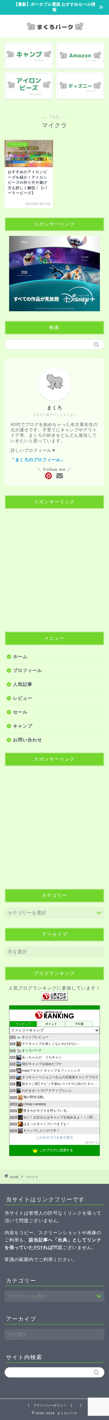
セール (20, 712)
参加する (92, 1142)
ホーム (20, 656)
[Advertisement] (54, 568)
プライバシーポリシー (50, 1405)
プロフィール (27, 670)
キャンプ (22, 725)
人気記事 (22, 684)
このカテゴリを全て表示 (54, 1137)
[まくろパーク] (54, 32)
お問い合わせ (27, 739)
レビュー (22, 698)
